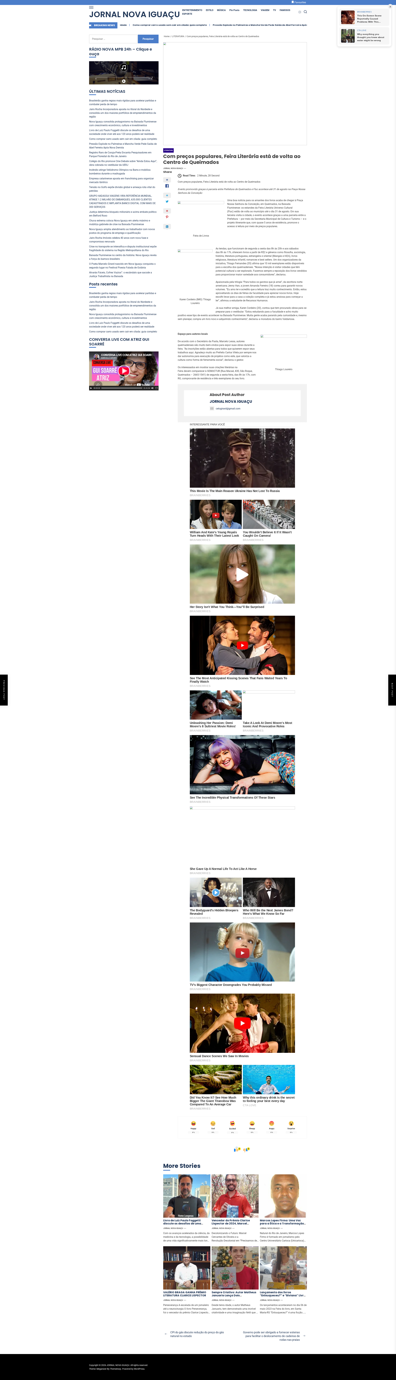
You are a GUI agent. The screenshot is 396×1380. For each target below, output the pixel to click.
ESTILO (209, 10)
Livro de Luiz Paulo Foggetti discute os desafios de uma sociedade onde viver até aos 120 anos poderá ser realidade (186, 1225)
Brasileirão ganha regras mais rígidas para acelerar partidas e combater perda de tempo (122, 102)
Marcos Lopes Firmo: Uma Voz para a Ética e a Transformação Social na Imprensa (282, 1224)
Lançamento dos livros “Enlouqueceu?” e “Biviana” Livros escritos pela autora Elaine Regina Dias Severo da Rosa (283, 1297)
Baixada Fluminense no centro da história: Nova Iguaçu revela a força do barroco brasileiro (123, 257)
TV (274, 10)
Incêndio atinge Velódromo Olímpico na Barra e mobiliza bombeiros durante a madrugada (120, 171)
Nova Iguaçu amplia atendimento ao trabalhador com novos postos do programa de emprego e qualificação (122, 231)
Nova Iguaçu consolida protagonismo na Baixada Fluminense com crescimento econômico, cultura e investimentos (122, 123)
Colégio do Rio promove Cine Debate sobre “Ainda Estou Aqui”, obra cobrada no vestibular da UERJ (123, 163)
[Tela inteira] (156, 388)
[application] (124, 370)
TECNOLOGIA (250, 10)
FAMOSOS (285, 10)
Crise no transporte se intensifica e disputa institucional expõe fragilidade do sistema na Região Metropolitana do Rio (123, 248)
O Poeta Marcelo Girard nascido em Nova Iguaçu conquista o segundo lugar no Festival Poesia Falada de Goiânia (122, 265)
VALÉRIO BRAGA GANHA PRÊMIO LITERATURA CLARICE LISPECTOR (184, 1293)
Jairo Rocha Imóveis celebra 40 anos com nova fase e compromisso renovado (118, 239)
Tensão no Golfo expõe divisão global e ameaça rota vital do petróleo (122, 189)
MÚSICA (221, 10)
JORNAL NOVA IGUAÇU (134, 14)
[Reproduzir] (91, 388)
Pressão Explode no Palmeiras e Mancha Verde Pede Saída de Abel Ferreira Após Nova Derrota (169, 25)
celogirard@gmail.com (228, 408)
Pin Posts (234, 10)
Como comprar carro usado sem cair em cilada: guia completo (123, 138)
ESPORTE (187, 14)
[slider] (121, 388)
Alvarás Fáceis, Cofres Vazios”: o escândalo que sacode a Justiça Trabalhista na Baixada (120, 274)
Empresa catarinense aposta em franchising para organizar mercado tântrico (121, 180)
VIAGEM (265, 10)
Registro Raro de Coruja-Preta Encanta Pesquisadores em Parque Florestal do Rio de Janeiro (286, 25)
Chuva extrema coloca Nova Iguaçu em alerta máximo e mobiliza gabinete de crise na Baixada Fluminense (119, 222)
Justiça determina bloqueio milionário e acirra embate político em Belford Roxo (123, 213)
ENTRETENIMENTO (192, 10)
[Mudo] (152, 388)
